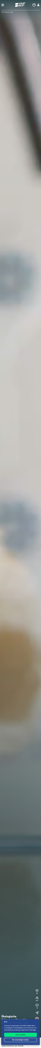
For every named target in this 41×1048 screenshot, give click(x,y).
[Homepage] (20, 5)
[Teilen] (37, 1013)
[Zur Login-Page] (38, 5)
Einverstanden (20, 1035)
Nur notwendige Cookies (20, 1040)
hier (34, 1030)
